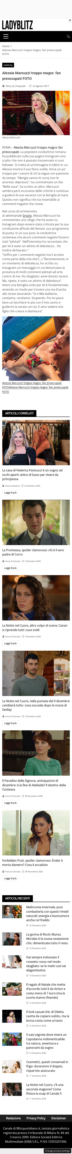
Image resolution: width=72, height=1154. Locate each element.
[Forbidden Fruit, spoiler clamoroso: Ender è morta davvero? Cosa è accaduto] (36, 832)
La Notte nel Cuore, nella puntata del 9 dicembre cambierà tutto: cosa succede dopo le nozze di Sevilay (36, 705)
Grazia (27, 215)
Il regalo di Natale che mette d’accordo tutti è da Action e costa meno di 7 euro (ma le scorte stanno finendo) (45, 991)
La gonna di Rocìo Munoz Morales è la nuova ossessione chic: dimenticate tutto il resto (47, 938)
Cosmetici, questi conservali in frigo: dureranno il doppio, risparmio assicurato (47, 1066)
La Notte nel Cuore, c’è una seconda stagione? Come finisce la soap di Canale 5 (45, 1089)
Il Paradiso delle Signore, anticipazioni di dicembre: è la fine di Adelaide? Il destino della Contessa (34, 785)
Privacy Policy (36, 1118)
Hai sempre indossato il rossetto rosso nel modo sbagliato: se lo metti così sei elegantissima (46, 963)
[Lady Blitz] (17, 24)
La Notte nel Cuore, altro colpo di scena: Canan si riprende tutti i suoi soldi (34, 627)
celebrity (8, 65)
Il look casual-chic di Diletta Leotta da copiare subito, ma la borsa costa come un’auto (47, 1016)
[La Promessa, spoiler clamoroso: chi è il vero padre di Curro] (36, 522)
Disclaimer (58, 1118)
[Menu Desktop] (6, 36)
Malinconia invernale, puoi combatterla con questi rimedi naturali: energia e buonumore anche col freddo (47, 913)
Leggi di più (10, 492)
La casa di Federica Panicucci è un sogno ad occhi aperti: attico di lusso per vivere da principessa (32, 474)
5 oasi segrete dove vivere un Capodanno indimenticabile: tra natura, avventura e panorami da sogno (46, 1041)
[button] (68, 36)
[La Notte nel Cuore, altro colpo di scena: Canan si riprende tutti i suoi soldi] (36, 597)
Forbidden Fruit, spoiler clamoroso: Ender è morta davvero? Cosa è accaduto (32, 862)
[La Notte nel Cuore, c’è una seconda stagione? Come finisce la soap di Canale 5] (12, 1089)
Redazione (13, 1118)
